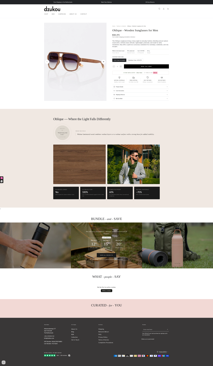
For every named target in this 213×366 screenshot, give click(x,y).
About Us (74, 329)
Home (113, 26)
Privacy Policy (102, 337)
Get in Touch (75, 340)
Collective (74, 337)
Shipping (121, 37)
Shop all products (106, 255)
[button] (159, 9)
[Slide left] (47, 62)
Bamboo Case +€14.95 (135, 60)
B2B (72, 334)
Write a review (106, 290)
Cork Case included (119, 60)
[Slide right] (103, 62)
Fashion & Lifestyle (121, 26)
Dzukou (50, 352)
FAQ (99, 334)
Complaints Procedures (105, 342)
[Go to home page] (52, 8)
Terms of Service (103, 340)
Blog (72, 331)
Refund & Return (103, 331)
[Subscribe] (168, 329)
